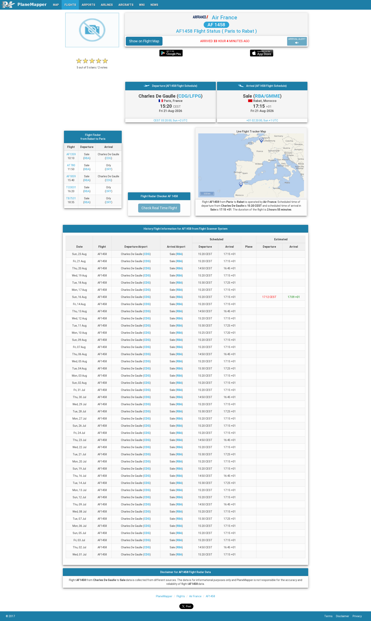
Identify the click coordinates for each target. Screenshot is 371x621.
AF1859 (71, 176)
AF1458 (210, 596)
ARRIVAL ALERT (297, 39)
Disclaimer (344, 616)
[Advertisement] (216, 69)
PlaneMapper (164, 596)
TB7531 (71, 198)
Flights (181, 596)
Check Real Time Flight (159, 208)
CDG (108, 158)
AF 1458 (216, 24)
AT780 (71, 165)
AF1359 (71, 154)
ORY (108, 169)
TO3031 (71, 187)
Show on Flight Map (144, 41)
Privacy (359, 616)
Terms (330, 616)
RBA (86, 158)
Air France (224, 17)
